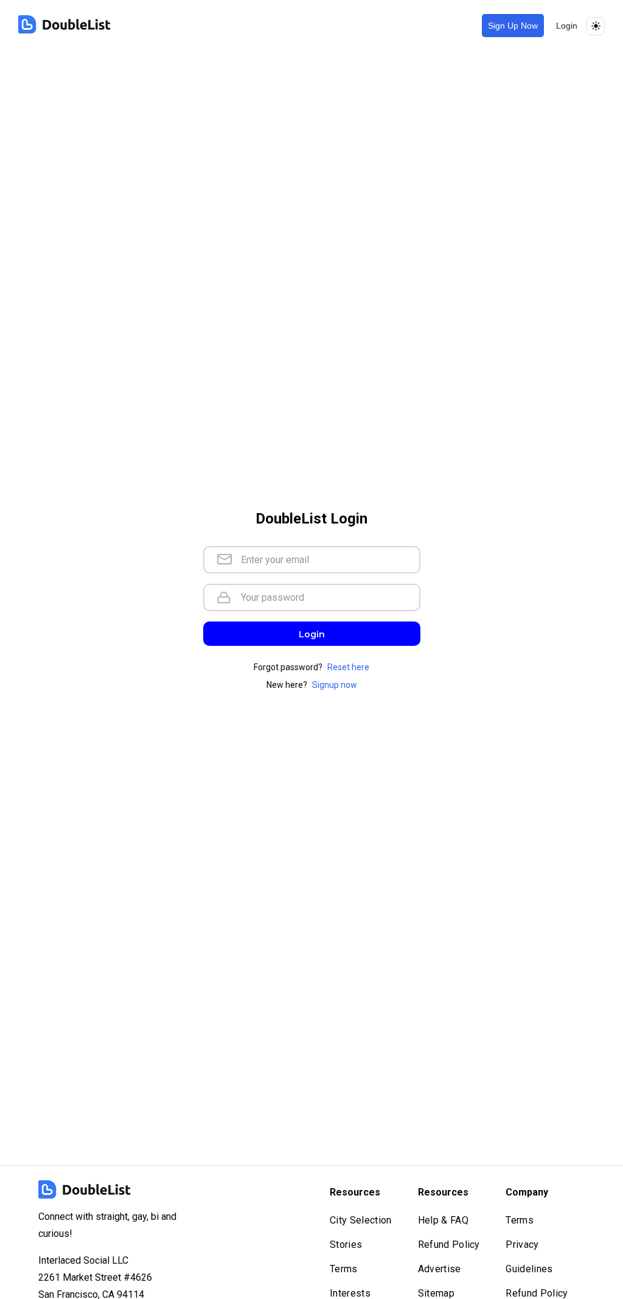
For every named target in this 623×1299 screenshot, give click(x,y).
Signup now (334, 685)
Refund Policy (449, 1244)
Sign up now (513, 25)
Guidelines (529, 1269)
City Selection (360, 1220)
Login (566, 25)
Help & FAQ (443, 1220)
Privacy (522, 1244)
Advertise (439, 1269)
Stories (346, 1244)
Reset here (348, 667)
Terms (344, 1269)
